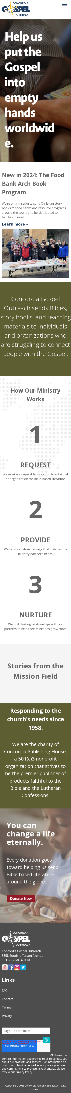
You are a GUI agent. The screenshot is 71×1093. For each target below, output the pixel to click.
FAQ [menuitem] (5, 991)
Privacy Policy (24, 1072)
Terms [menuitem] (6, 1007)
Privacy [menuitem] (7, 1016)
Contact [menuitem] (7, 999)
